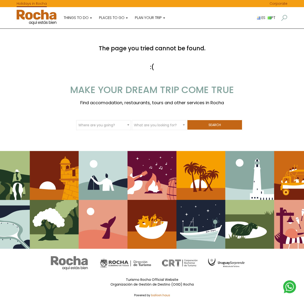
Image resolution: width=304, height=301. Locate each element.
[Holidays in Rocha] (37, 17)
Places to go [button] (112, 17)
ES (263, 17)
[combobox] (103, 125)
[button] (284, 18)
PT (273, 17)
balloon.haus (160, 295)
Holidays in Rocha (32, 3)
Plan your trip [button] (149, 17)
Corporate (278, 3)
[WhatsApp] (290, 286)
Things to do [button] (77, 17)
